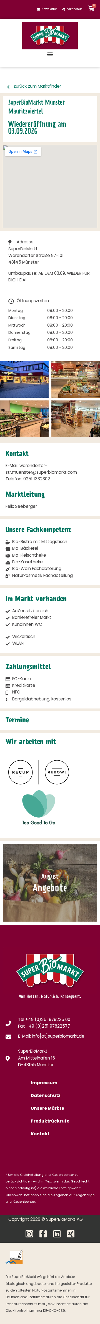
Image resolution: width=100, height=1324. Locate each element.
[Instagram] (29, 1233)
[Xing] (70, 1233)
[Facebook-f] (43, 1233)
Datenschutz (46, 1096)
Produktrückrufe (50, 1121)
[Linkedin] (57, 1233)
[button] (50, 54)
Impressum (44, 1083)
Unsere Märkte (47, 1109)
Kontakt (40, 1134)
